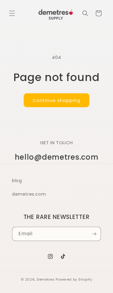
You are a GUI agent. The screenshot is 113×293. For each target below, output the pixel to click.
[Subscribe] (94, 234)
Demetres (46, 279)
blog (17, 180)
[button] (12, 13)
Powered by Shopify (74, 279)
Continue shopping (56, 100)
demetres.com (29, 194)
